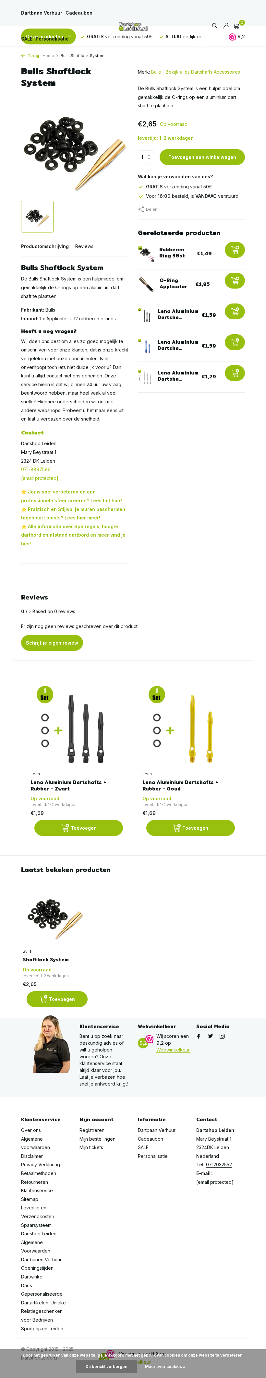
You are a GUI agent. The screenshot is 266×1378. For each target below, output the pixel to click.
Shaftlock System (46, 959)
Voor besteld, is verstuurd (192, 196)
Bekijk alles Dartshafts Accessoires (203, 72)
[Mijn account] (226, 26)
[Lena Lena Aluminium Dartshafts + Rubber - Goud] (188, 726)
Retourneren (34, 1182)
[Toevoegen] (235, 250)
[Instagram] (222, 1036)
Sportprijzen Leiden (42, 1328)
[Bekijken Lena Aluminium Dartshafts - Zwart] (145, 315)
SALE (26, 39)
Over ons (31, 1130)
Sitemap (29, 1199)
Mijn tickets (91, 1147)
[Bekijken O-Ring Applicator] (146, 284)
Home (48, 55)
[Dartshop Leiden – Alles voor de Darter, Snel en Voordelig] (133, 26)
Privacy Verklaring (40, 1164)
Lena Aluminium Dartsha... (178, 314)
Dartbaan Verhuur (41, 13)
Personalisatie (52, 39)
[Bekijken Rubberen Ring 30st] (146, 254)
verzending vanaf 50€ (179, 186)
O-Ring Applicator (173, 284)
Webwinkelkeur (173, 1049)
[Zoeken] (214, 26)
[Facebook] (198, 1036)
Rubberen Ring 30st (172, 253)
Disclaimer (32, 1156)
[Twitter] (210, 1036)
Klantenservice (37, 1190)
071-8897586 (36, 469)
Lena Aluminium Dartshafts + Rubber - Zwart (68, 785)
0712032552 (219, 1164)
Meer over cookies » (165, 1366)
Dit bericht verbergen (106, 1366)
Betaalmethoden (38, 1173)
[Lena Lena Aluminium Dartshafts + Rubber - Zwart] (76, 726)
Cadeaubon (79, 13)
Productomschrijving (45, 246)
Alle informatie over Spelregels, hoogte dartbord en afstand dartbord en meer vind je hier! (73, 535)
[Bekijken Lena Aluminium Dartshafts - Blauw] (145, 346)
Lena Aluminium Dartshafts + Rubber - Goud (180, 785)
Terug (33, 55)
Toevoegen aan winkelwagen (202, 157)
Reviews (84, 246)
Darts (26, 1285)
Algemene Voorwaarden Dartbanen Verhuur (41, 1251)
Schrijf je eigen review (52, 643)
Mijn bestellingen (97, 1139)
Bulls (156, 72)
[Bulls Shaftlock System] (55, 916)
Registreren (91, 1130)
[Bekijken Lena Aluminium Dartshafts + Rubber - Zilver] (145, 377)
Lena (35, 773)
